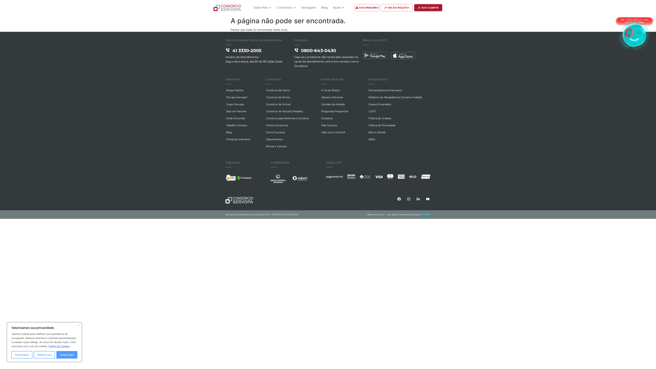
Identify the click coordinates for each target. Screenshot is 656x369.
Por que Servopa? (236, 97)
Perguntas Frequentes (334, 111)
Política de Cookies (59, 346)
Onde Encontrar (235, 118)
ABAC (371, 139)
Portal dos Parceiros (238, 139)
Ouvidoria (326, 118)
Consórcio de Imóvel (278, 104)
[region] (44, 342)
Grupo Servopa (235, 104)
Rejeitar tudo (44, 354)
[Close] (78, 325)
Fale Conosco (329, 125)
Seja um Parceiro (236, 111)
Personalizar (22, 354)
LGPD (372, 111)
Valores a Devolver (332, 97)
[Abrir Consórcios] (294, 8)
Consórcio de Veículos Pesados (284, 111)
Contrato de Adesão (333, 104)
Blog (229, 132)
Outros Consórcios (277, 125)
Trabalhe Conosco (236, 125)
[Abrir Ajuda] (343, 8)
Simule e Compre (276, 146)
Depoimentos (274, 139)
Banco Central (376, 132)
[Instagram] (408, 199)
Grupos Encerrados (379, 104)
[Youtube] (427, 199)
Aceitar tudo (67, 354)
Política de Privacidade (381, 125)
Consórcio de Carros (278, 90)
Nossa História (234, 90)
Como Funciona (275, 132)
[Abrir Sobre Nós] (270, 8)
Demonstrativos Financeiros (385, 90)
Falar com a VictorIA (333, 132)
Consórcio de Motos (278, 97)
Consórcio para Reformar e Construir (287, 118)
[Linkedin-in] (418, 199)
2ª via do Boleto (330, 90)
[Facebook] (399, 199)
